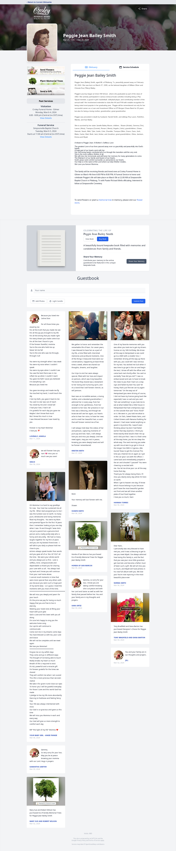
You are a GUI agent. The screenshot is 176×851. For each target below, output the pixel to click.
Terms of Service (94, 840)
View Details (46, 118)
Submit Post (138, 301)
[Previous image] (71, 325)
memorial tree (105, 200)
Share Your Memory (136, 261)
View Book (89, 239)
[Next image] (104, 325)
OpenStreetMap (90, 844)
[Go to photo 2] (88, 338)
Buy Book (102, 239)
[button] (46, 486)
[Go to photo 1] (87, 338)
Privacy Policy (81, 840)
